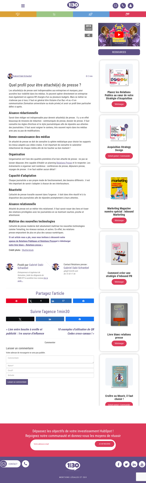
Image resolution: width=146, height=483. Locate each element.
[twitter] (126, 464)
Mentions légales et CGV (73, 477)
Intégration (54, 14)
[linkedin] (134, 464)
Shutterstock (28, 250)
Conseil (18, 14)
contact (13, 464)
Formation (91, 14)
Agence (128, 14)
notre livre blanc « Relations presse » (26, 245)
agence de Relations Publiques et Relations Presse (32, 241)
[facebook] (118, 464)
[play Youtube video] (119, 34)
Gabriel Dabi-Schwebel (22, 76)
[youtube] (142, 464)
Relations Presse (64, 162)
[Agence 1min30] (73, 5)
